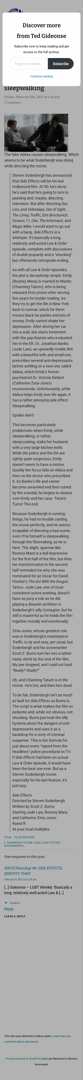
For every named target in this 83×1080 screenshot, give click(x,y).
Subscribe (61, 63)
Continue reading (41, 76)
